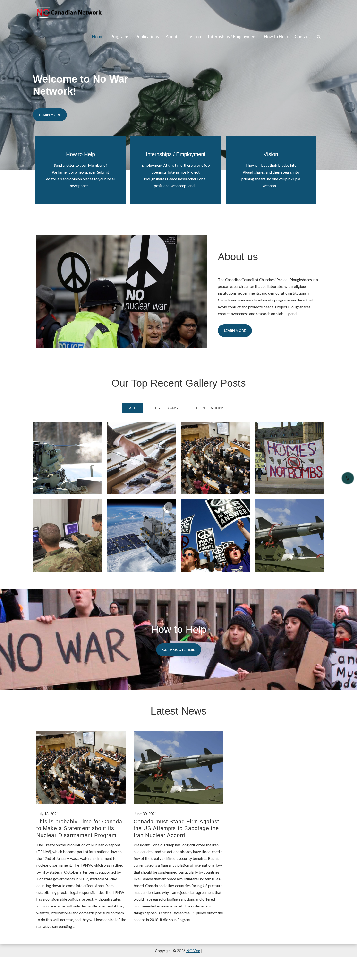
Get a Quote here (178, 650)
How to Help (276, 36)
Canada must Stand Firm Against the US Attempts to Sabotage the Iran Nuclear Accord (176, 828)
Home (97, 36)
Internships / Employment (232, 36)
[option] (178, 85)
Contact (302, 36)
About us (174, 36)
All (132, 408)
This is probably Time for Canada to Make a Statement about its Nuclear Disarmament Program (79, 828)
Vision (195, 36)
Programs (119, 36)
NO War (193, 950)
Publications (147, 36)
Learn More (50, 115)
